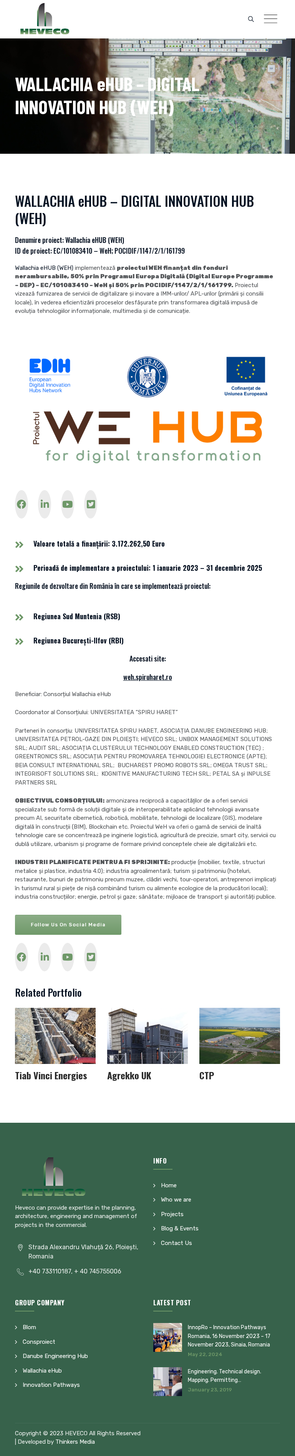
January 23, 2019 (210, 1390)
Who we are (176, 1199)
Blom (29, 1327)
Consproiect (39, 1341)
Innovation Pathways (51, 1384)
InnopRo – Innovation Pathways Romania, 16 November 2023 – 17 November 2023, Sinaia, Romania (229, 1336)
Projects (172, 1214)
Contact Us (176, 1243)
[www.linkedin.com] (44, 504)
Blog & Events (180, 1228)
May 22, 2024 (205, 1354)
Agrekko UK (129, 1075)
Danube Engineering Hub (55, 1356)
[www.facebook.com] (21, 504)
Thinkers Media (75, 1441)
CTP (206, 1075)
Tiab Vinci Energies (51, 1075)
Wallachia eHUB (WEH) (44, 267)
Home (169, 1185)
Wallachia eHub (42, 1370)
